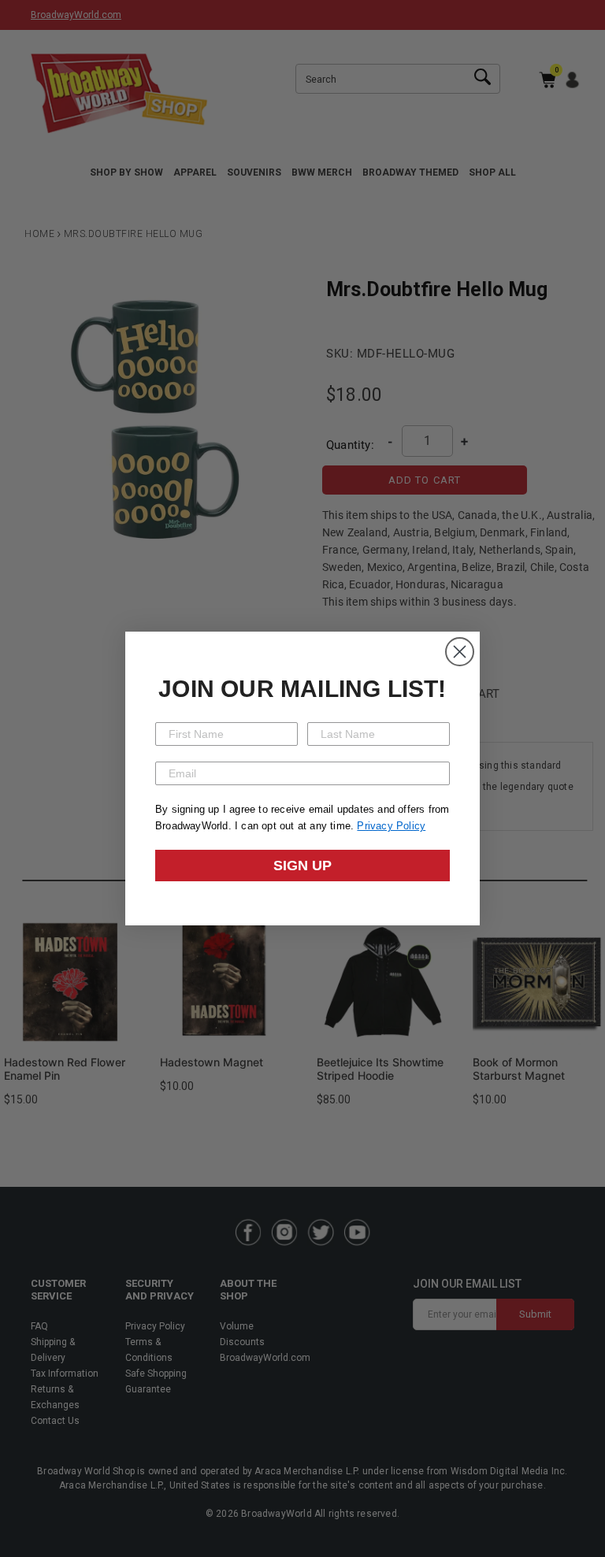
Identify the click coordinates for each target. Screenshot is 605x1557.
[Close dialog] (459, 651)
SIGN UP (302, 865)
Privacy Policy (391, 826)
